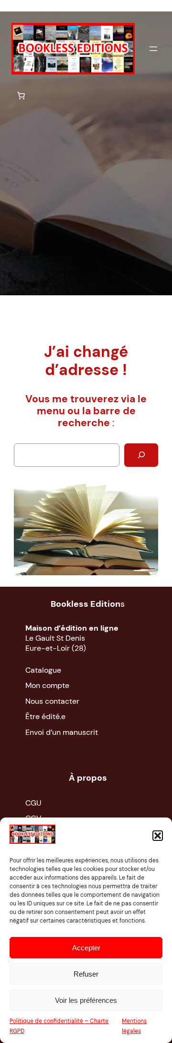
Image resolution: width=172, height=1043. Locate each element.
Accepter (86, 948)
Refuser (86, 974)
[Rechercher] (141, 455)
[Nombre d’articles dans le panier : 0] (21, 95)
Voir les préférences (86, 1000)
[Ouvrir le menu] (153, 48)
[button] (157, 835)
